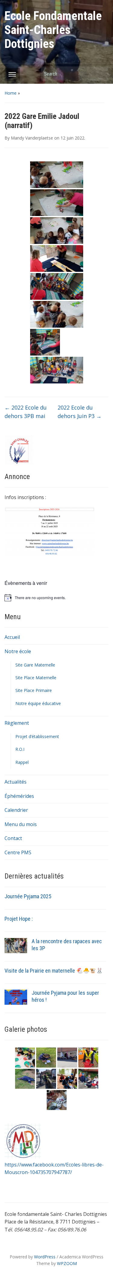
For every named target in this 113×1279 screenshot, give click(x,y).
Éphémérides (19, 796)
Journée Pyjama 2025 (28, 896)
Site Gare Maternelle (35, 665)
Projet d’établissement (37, 736)
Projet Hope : (19, 919)
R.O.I (19, 749)
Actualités (16, 781)
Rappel (22, 762)
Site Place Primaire (33, 690)
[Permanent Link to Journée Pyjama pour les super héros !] (16, 997)
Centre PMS (18, 852)
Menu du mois (21, 824)
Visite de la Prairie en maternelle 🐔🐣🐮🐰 (54, 970)
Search (100, 73)
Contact (13, 838)
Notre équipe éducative (38, 703)
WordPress (44, 1257)
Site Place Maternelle (35, 677)
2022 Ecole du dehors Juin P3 (80, 412)
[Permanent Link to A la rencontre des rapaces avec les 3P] (16, 945)
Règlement (17, 723)
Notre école (18, 651)
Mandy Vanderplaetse (32, 138)
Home (11, 93)
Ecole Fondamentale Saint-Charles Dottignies (53, 30)
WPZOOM (67, 1263)
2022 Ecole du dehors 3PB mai (26, 412)
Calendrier (16, 810)
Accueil (12, 637)
